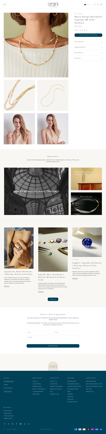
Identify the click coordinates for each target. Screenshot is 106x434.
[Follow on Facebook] (4, 424)
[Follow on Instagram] (12, 424)
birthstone (75, 259)
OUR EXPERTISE (37, 384)
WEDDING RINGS (71, 381)
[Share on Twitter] (82, 30)
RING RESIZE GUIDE (91, 381)
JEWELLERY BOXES (72, 402)
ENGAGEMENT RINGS (72, 389)
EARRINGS (70, 394)
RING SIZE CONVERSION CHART (94, 384)
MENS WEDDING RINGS (73, 384)
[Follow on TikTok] (24, 424)
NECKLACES (70, 399)
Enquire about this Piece (88, 35)
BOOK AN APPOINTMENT (39, 389)
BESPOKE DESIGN (37, 386)
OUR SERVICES (54, 384)
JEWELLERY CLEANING (55, 389)
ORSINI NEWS (36, 394)
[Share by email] (86, 30)
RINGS (69, 391)
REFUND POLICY (8, 413)
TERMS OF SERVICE (9, 416)
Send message (53, 346)
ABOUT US (35, 381)
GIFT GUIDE (89, 389)
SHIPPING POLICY (8, 418)
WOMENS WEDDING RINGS (74, 386)
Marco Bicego (79, 13)
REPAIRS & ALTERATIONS (56, 386)
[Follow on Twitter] (8, 424)
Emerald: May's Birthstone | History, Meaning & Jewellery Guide (51, 277)
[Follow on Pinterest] (16, 424)
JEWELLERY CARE (54, 394)
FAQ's (51, 391)
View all (53, 299)
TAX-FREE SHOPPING (38, 391)
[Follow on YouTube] (20, 424)
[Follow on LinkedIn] (28, 424)
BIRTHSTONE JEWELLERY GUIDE (94, 386)
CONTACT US (53, 381)
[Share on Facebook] (80, 30)
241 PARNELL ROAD (9, 381)
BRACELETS (70, 396)
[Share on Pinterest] (84, 30)
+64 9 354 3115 (8, 391)
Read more (6, 286)
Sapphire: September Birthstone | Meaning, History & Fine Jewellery (87, 265)
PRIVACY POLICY (8, 411)
